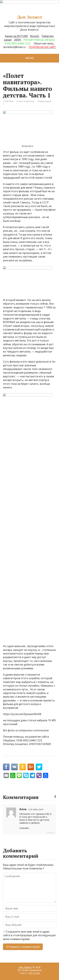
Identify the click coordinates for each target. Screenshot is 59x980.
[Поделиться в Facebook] (6, 767)
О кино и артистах (25, 101)
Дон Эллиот (29, 17)
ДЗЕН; (18, 39)
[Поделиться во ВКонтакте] (14, 767)
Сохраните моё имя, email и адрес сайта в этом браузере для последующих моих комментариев (29, 935)
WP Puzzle (34, 973)
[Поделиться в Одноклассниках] (22, 767)
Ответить (50, 833)
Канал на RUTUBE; (17, 36)
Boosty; (35, 36)
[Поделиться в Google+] (31, 767)
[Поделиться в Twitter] (39, 767)
